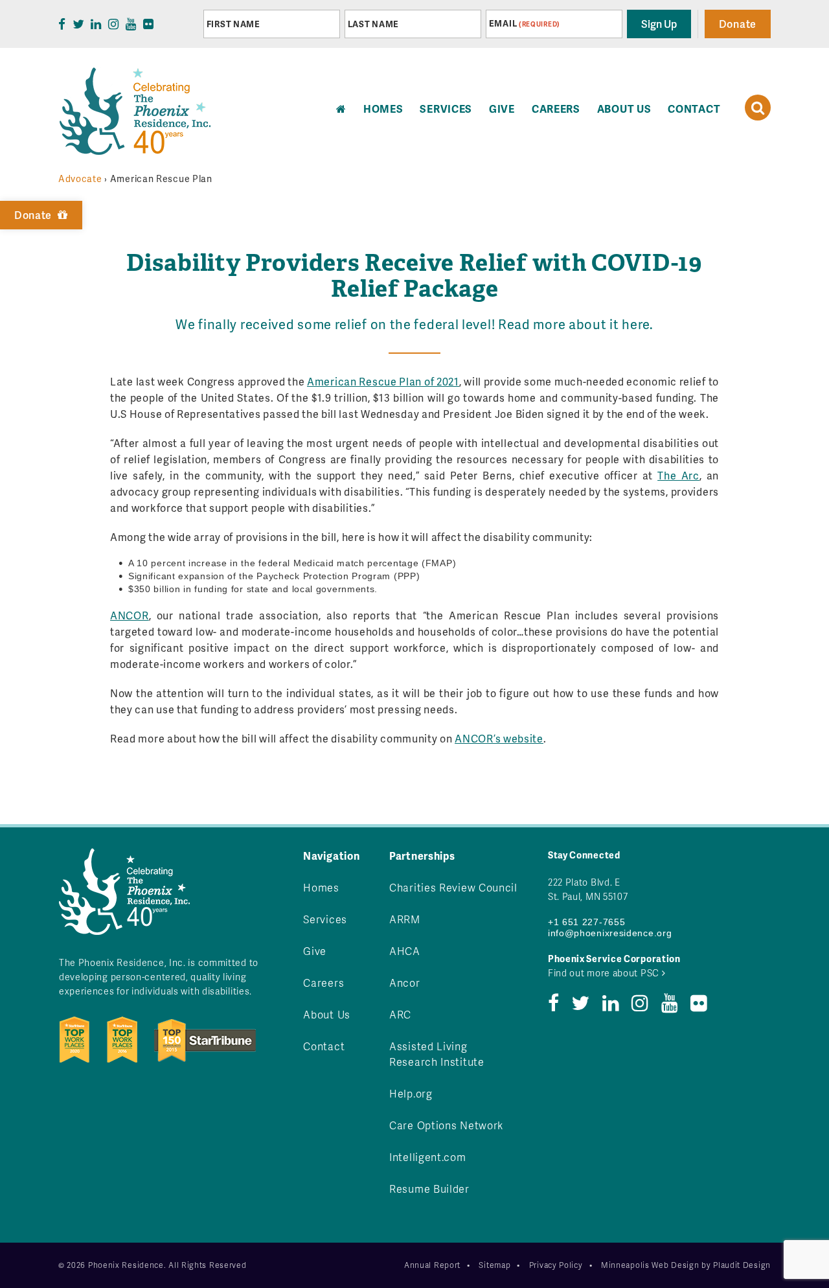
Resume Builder (429, 1188)
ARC (400, 1014)
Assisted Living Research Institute (436, 1054)
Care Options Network (446, 1125)
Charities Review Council (453, 887)
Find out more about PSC (605, 973)
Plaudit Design (742, 1265)
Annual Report (432, 1265)
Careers (556, 108)
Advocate (80, 178)
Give (502, 108)
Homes (321, 887)
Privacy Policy (556, 1265)
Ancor (404, 982)
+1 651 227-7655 (587, 922)
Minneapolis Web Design (650, 1265)
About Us (624, 108)
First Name (233, 24)
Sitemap (494, 1265)
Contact (694, 108)
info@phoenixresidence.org (610, 933)
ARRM (404, 919)
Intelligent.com (427, 1156)
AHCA (404, 950)
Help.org (411, 1093)
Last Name (373, 24)
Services (446, 108)
